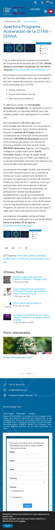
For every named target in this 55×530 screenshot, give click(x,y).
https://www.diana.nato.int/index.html (31, 69)
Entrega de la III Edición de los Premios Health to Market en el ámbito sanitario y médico (32, 317)
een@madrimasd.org (18, 390)
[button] (35, 2)
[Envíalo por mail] (6, 248)
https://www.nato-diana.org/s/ (17, 225)
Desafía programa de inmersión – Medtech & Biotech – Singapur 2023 (30, 278)
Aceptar (7, 526)
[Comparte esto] (13, 248)
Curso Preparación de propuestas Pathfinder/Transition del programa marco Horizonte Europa (29, 291)
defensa (42, 255)
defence (33, 255)
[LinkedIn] (45, 11)
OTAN (21, 258)
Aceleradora (23, 255)
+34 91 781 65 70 (16, 384)
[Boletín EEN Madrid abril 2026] (27, 345)
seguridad (38, 258)
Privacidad (20, 413)
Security (29, 258)
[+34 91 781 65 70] (6, 384)
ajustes (22, 521)
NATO (14, 258)
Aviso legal (8, 413)
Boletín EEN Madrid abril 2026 (17, 357)
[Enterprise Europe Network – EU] (6, 395)
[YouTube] (50, 11)
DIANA (6, 258)
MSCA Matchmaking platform (27, 303)
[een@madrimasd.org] (6, 390)
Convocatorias (30, 21)
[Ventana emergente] (42, 2)
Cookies (32, 413)
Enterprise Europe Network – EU (23, 395)
